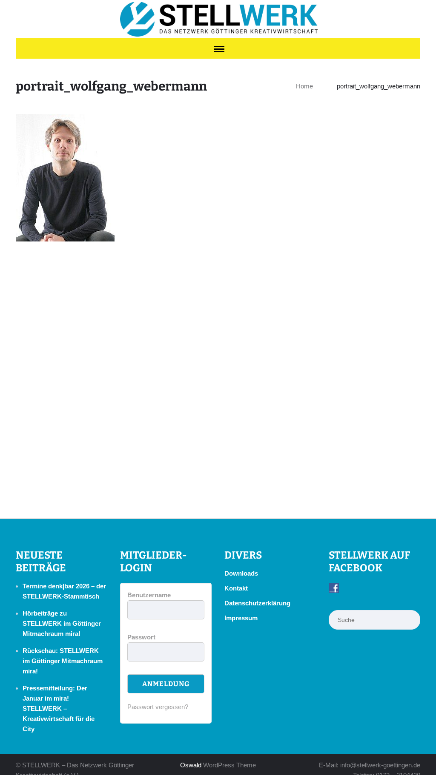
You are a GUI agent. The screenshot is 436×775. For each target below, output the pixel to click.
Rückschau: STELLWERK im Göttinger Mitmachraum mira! (63, 661)
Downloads (241, 573)
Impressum (241, 618)
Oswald (190, 765)
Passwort (141, 637)
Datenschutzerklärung (257, 603)
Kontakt (236, 588)
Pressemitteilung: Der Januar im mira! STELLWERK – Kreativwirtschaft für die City (59, 708)
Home (304, 86)
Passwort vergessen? (157, 706)
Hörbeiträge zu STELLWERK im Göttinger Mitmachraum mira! (62, 623)
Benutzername (149, 595)
